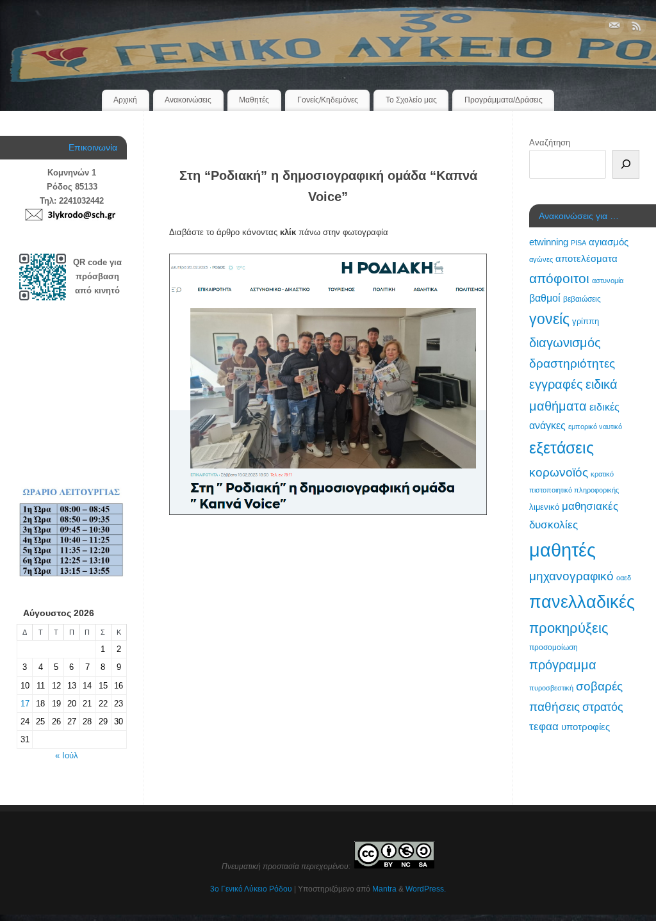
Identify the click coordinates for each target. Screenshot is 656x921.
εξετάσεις (561, 448)
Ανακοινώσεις (188, 99)
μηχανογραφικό (571, 576)
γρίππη (585, 321)
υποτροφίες (585, 727)
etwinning (548, 242)
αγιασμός (608, 241)
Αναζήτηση (549, 142)
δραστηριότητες (572, 363)
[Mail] (614, 28)
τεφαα (544, 726)
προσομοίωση (553, 647)
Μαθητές (254, 99)
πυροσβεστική (551, 688)
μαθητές (562, 549)
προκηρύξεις (569, 628)
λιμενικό (544, 507)
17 (24, 703)
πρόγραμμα (562, 665)
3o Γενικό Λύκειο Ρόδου (251, 888)
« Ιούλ (66, 755)
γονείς (549, 319)
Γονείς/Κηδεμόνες (327, 99)
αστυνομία (607, 280)
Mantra (384, 888)
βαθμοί (545, 298)
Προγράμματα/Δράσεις (503, 99)
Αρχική (125, 99)
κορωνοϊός (558, 472)
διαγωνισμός (565, 343)
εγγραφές (556, 384)
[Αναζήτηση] (625, 164)
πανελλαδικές (582, 602)
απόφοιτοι (559, 278)
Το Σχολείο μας (411, 99)
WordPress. (426, 888)
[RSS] (636, 28)
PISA (578, 243)
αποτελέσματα (586, 258)
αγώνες (541, 259)
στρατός (602, 707)
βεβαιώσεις (582, 299)
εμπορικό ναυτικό (595, 426)
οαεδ (623, 578)
